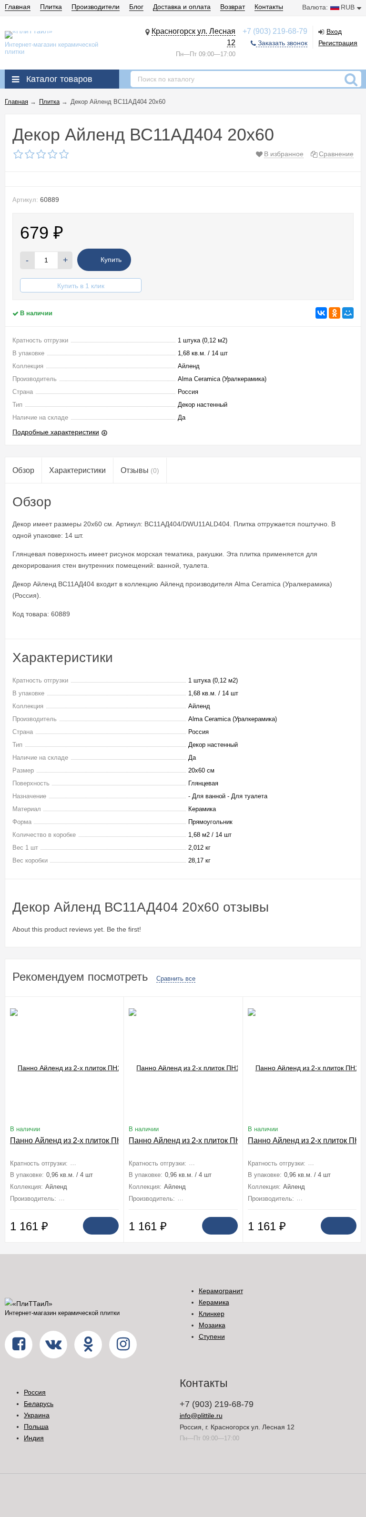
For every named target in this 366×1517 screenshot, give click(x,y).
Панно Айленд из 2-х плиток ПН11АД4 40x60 (89, 1140)
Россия (35, 1392)
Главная (17, 6)
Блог (136, 6)
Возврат (232, 6)
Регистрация (337, 43)
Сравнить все (175, 978)
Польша (36, 1426)
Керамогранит (221, 1291)
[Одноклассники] (334, 313)
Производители (95, 6)
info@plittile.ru (201, 1415)
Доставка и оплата (182, 6)
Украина (37, 1415)
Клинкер (211, 1313)
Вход (334, 31)
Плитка (51, 6)
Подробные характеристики (55, 432)
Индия (34, 1438)
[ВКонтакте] (321, 313)
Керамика (214, 1302)
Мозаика (212, 1325)
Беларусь (38, 1403)
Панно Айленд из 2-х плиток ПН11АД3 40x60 (208, 1140)
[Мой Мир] (348, 313)
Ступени (212, 1336)
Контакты (268, 6)
